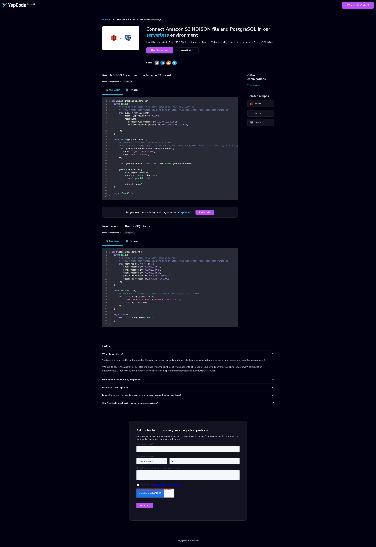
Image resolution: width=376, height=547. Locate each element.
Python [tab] (134, 90)
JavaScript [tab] (114, 90)
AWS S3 (258, 103)
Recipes (106, 19)
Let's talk (204, 212)
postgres (129, 233)
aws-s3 (128, 81)
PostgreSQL (259, 122)
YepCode (184, 212)
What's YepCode (356, 5)
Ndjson (258, 113)
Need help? (187, 50)
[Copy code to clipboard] (234, 100)
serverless (157, 35)
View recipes (254, 85)
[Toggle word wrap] (228, 100)
